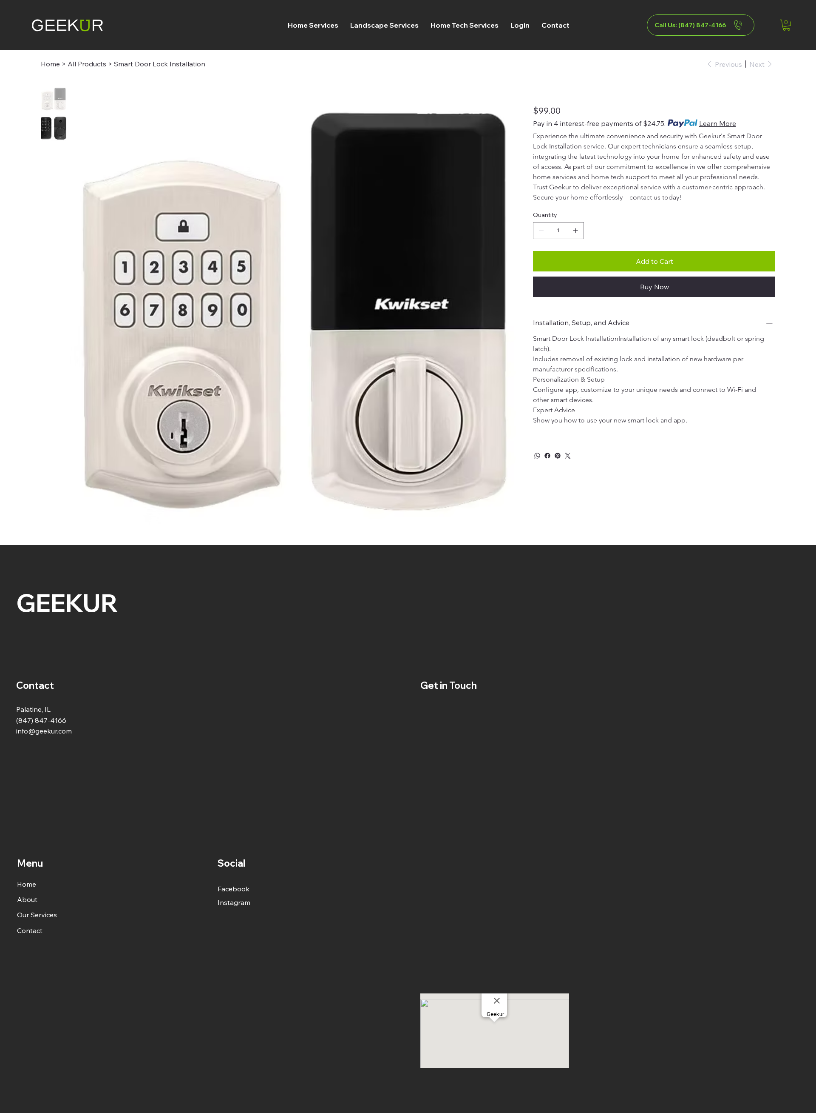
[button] (313, 25)
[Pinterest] (557, 455)
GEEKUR (67, 603)
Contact (29, 930)
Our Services (37, 914)
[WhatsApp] (537, 455)
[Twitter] (568, 455)
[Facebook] (547, 455)
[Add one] (575, 230)
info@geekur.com (44, 731)
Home (26, 884)
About (27, 899)
